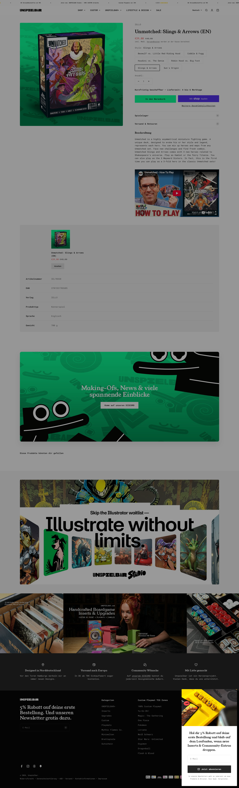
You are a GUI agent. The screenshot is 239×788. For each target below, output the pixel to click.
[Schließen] (232, 694)
